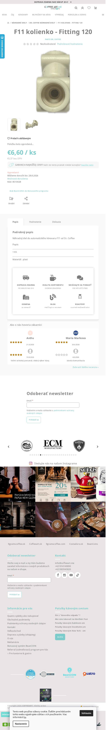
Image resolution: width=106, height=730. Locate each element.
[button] (30, 454)
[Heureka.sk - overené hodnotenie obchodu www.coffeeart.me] (30, 674)
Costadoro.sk (76, 544)
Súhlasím (86, 713)
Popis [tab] (15, 221)
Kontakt (11, 627)
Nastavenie (21, 723)
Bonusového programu (38, 191)
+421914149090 (63, 566)
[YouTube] (71, 575)
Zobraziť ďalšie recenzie (85, 367)
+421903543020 (63, 569)
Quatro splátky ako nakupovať (23, 615)
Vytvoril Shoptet (91, 706)
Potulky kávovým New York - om (70, 631)
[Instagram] (64, 575)
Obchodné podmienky (18, 619)
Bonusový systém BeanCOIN (21, 645)
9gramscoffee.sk (16, 544)
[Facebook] (58, 575)
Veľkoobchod (14, 630)
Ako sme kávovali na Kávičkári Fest (71, 619)
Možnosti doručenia (17, 178)
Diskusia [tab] (56, 221)
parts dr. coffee (53, 39)
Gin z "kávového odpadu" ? (67, 615)
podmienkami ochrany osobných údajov (27, 586)
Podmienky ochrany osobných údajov (26, 623)
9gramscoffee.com (55, 544)
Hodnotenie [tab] (35, 221)
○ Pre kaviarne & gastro (19, 653)
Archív (60, 637)
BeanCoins (92, 544)
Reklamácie (13, 642)
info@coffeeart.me (64, 563)
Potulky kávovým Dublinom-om (70, 623)
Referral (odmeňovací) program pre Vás (27, 649)
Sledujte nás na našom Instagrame (55, 463)
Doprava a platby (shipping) (21, 634)
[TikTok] (78, 575)
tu (25, 717)
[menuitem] (4, 15)
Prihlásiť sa (34, 419)
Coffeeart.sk (35, 544)
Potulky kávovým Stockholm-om (70, 627)
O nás (10, 638)
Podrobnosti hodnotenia (70, 44)
